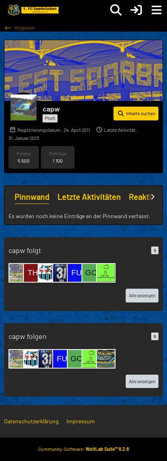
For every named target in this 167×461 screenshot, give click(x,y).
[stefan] (106, 273)
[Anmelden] (136, 10)
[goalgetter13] (91, 273)
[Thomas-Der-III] (33, 273)
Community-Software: (83, 449)
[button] (135, 113)
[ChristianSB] (47, 273)
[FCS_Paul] (106, 359)
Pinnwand (32, 197)
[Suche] (116, 10)
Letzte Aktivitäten (89, 197)
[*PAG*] (18, 273)
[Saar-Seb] (62, 273)
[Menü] (156, 10)
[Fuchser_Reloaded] (76, 273)
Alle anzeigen (142, 295)
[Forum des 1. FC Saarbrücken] (32, 10)
